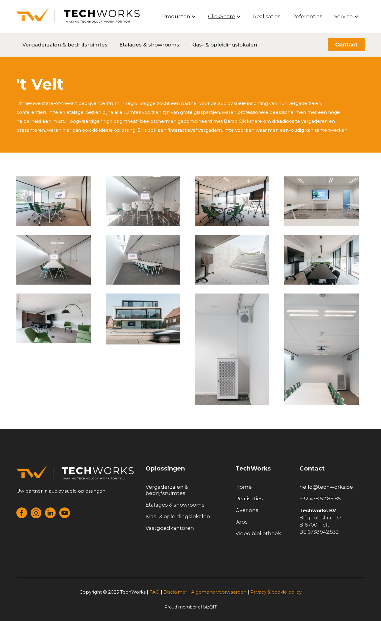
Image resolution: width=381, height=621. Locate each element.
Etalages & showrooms (149, 45)
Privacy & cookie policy (276, 592)
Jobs (241, 522)
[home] (78, 15)
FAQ (154, 592)
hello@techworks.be (326, 487)
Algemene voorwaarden (218, 592)
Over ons (246, 510)
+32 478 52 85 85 (320, 499)
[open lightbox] (53, 201)
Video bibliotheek (258, 533)
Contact (346, 44)
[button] (179, 16)
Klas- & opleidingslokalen (224, 45)
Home (243, 487)
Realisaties (266, 16)
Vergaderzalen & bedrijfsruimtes (64, 45)
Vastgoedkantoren (170, 528)
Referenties (307, 16)
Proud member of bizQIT (190, 607)
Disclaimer (175, 592)
